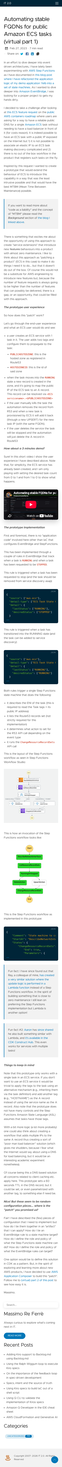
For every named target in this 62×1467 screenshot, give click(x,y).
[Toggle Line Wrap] (45, 586)
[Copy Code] (32, 586)
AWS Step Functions (42, 70)
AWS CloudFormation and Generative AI (32, 1417)
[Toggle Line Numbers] (38, 586)
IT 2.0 (7, 3)
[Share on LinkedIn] (32, 54)
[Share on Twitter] (21, 54)
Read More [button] (14, 1336)
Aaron (28, 1029)
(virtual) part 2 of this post (37, 1280)
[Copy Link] (38, 54)
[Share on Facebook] (27, 54)
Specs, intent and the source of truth (29, 1383)
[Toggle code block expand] (51, 586)
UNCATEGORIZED (18, 1436)
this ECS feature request (22, 112)
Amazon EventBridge (32, 91)
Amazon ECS (33, 124)
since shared (45, 1029)
